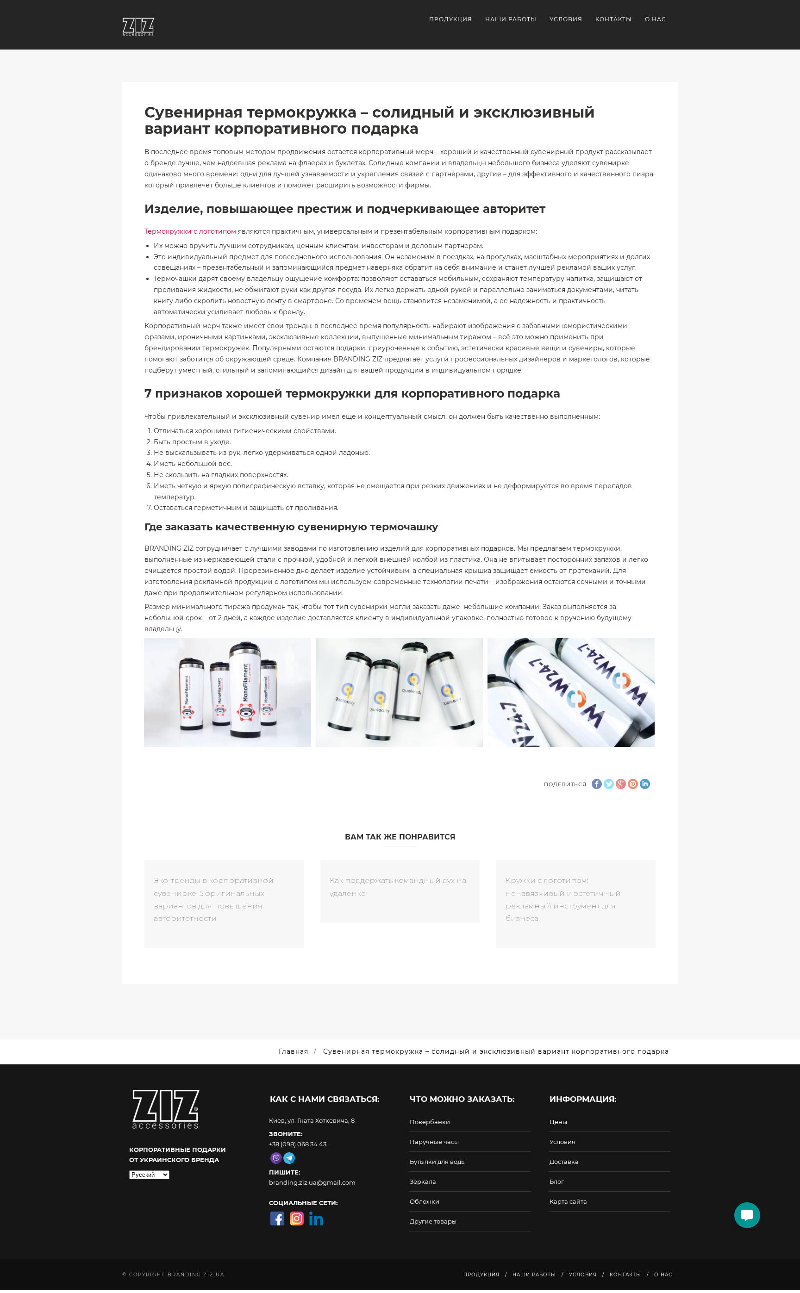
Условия (566, 19)
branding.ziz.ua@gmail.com (312, 1182)
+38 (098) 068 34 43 (297, 1144)
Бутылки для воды (438, 1161)
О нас (655, 19)
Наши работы (511, 19)
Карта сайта (568, 1201)
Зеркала (423, 1181)
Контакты (613, 19)
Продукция (450, 19)
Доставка (564, 1161)
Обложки (424, 1201)
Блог (557, 1181)
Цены (558, 1121)
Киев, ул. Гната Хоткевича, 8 (312, 1120)
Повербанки (430, 1121)
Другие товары (433, 1221)
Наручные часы (434, 1141)
